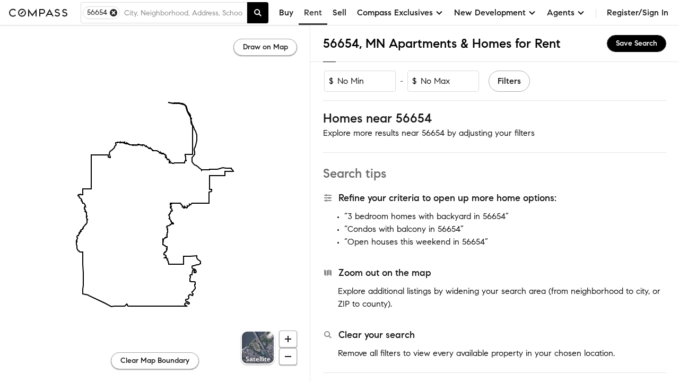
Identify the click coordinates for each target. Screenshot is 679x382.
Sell (339, 12)
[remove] (113, 12)
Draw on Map (265, 46)
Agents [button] (560, 12)
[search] (257, 12)
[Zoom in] (288, 339)
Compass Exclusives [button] (395, 12)
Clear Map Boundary (154, 360)
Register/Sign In (637, 12)
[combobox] (183, 13)
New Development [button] (490, 12)
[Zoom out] (288, 356)
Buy (286, 12)
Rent (313, 12)
